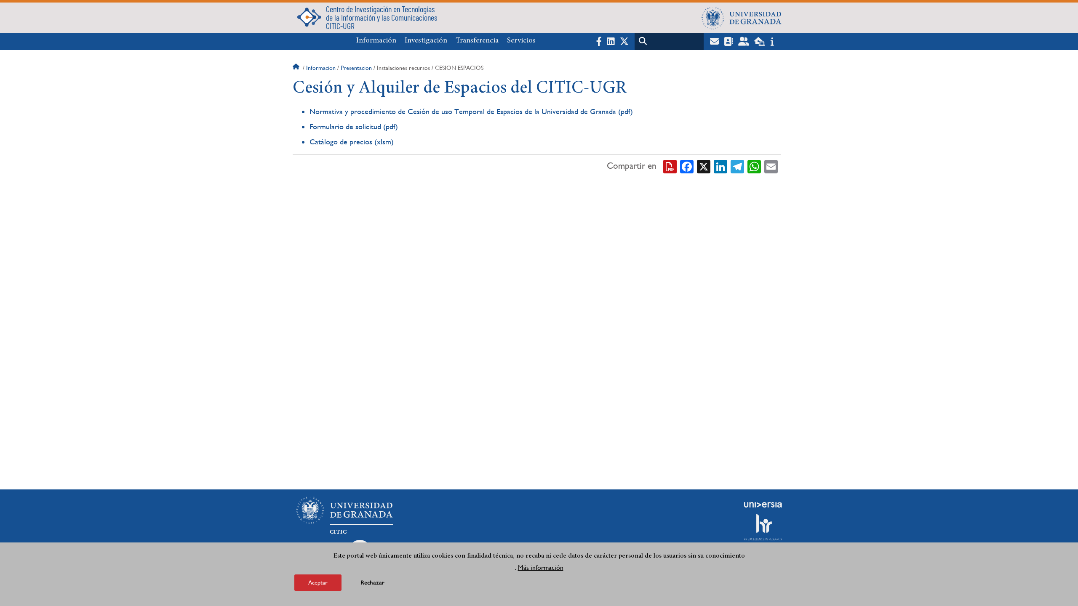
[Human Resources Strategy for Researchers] (763, 527)
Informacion (321, 67)
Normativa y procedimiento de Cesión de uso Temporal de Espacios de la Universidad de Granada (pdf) (471, 111)
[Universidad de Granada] (741, 17)
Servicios (521, 41)
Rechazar (372, 582)
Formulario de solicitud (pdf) (354, 126)
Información (376, 41)
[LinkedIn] (720, 165)
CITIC (338, 532)
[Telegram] (737, 165)
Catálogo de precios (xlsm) (352, 141)
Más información (540, 567)
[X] (703, 165)
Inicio (297, 68)
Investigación (426, 41)
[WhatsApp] (754, 165)
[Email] (771, 165)
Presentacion (356, 67)
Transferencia (477, 41)
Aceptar (318, 582)
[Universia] (763, 504)
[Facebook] (687, 165)
